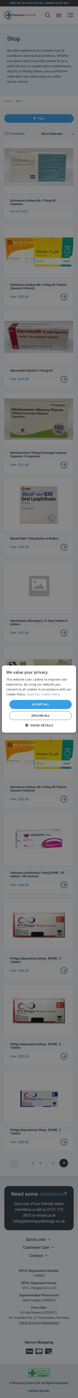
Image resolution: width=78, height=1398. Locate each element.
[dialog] (39, 699)
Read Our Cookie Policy (43, 694)
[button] (39, 725)
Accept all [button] (40, 704)
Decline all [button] (40, 715)
